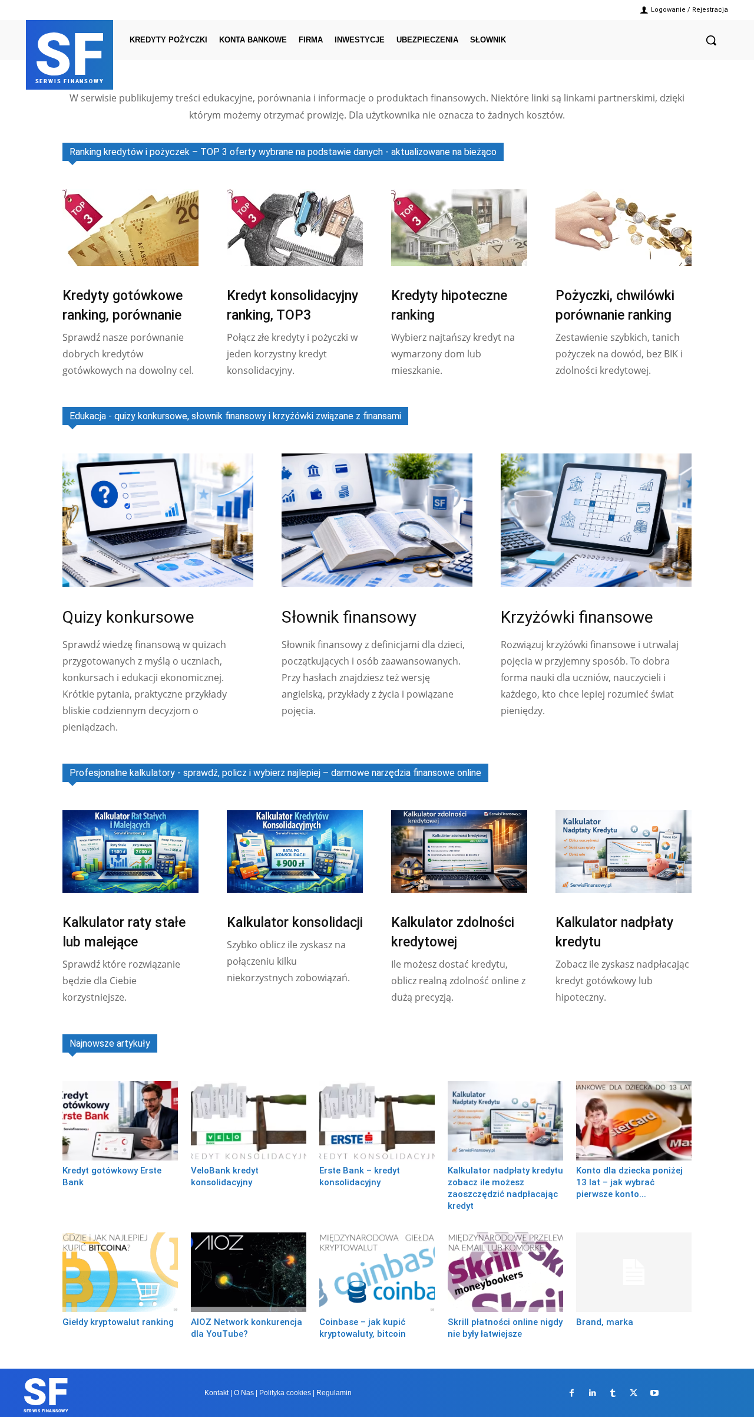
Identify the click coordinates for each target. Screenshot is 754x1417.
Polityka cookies (285, 1393)
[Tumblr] (613, 1393)
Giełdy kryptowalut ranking (118, 1322)
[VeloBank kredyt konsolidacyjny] (248, 1120)
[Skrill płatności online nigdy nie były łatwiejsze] (505, 1272)
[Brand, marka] (634, 1272)
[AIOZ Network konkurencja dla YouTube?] (248, 1272)
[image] (130, 227)
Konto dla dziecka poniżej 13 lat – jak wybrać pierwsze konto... (629, 1182)
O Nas (244, 1393)
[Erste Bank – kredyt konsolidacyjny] (377, 1120)
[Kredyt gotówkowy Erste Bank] (120, 1120)
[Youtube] (654, 1393)
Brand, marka (604, 1322)
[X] (633, 1393)
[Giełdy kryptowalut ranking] (120, 1272)
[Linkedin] (592, 1393)
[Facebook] (571, 1393)
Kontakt (216, 1393)
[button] (711, 40)
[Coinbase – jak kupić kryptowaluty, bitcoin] (377, 1272)
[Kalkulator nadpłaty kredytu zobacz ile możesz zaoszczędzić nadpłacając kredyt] (505, 1120)
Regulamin (334, 1393)
